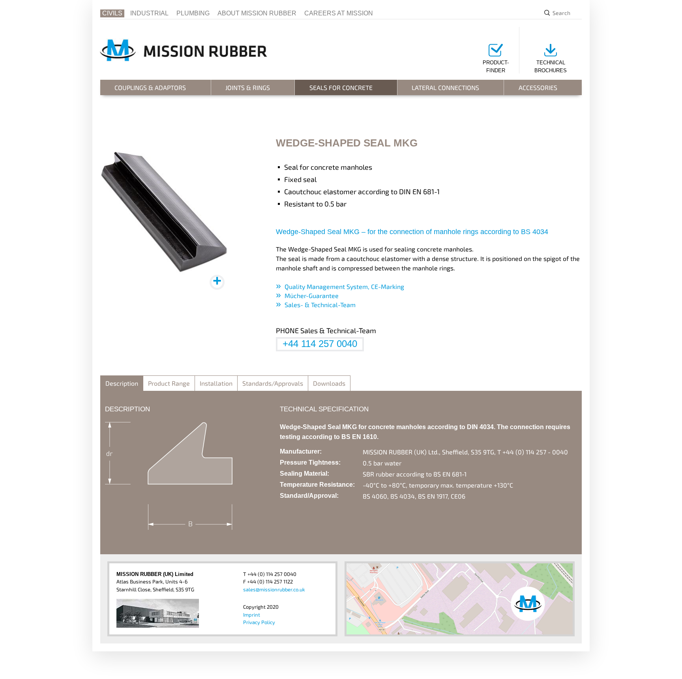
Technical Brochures (550, 66)
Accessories (538, 87)
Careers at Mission (338, 13)
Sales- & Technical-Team (320, 304)
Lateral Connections (445, 87)
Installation (216, 383)
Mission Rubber (191, 49)
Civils (112, 13)
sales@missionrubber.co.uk (274, 589)
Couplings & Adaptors (150, 87)
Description (121, 383)
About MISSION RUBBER (256, 13)
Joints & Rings (247, 87)
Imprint (251, 614)
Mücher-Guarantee (312, 295)
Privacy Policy (259, 622)
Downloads (329, 383)
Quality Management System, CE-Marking (344, 286)
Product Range (169, 383)
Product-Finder (496, 66)
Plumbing (193, 13)
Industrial (149, 13)
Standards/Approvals (272, 383)
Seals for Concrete (341, 87)
